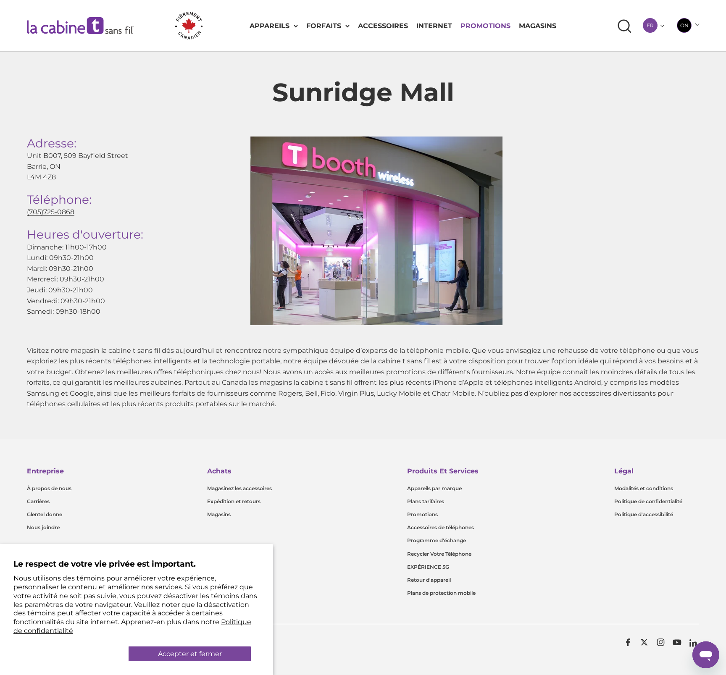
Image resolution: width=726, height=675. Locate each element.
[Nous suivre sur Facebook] (628, 642)
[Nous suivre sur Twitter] (644, 642)
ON (684, 25)
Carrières (38, 501)
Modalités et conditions (643, 488)
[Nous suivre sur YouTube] (677, 642)
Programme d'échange (436, 540)
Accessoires (383, 26)
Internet (434, 26)
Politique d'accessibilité (643, 514)
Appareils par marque (434, 488)
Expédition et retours (233, 501)
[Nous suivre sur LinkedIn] (693, 643)
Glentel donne (44, 514)
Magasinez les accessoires (239, 488)
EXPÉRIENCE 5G (428, 567)
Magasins (537, 26)
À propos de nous (49, 488)
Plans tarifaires (425, 501)
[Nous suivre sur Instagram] (660, 642)
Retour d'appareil (429, 580)
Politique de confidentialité (648, 501)
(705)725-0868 (50, 212)
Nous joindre (43, 527)
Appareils (269, 26)
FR (650, 25)
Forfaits (323, 26)
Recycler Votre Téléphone (439, 554)
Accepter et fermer (190, 654)
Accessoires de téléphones (440, 527)
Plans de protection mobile (441, 593)
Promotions (485, 26)
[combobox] (650, 25)
